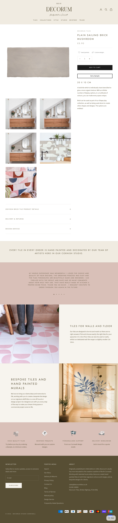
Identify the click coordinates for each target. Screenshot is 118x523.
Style (56, 20)
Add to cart (95, 67)
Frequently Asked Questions (54, 503)
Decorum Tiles (84, 31)
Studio (64, 20)
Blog (45, 488)
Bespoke (73, 20)
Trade (82, 20)
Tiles (35, 20)
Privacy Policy (49, 480)
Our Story (47, 473)
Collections (46, 20)
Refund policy (49, 495)
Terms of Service (49, 492)
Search (46, 469)
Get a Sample (94, 76)
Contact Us (48, 484)
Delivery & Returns (50, 476)
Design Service (49, 499)
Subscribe (13, 485)
